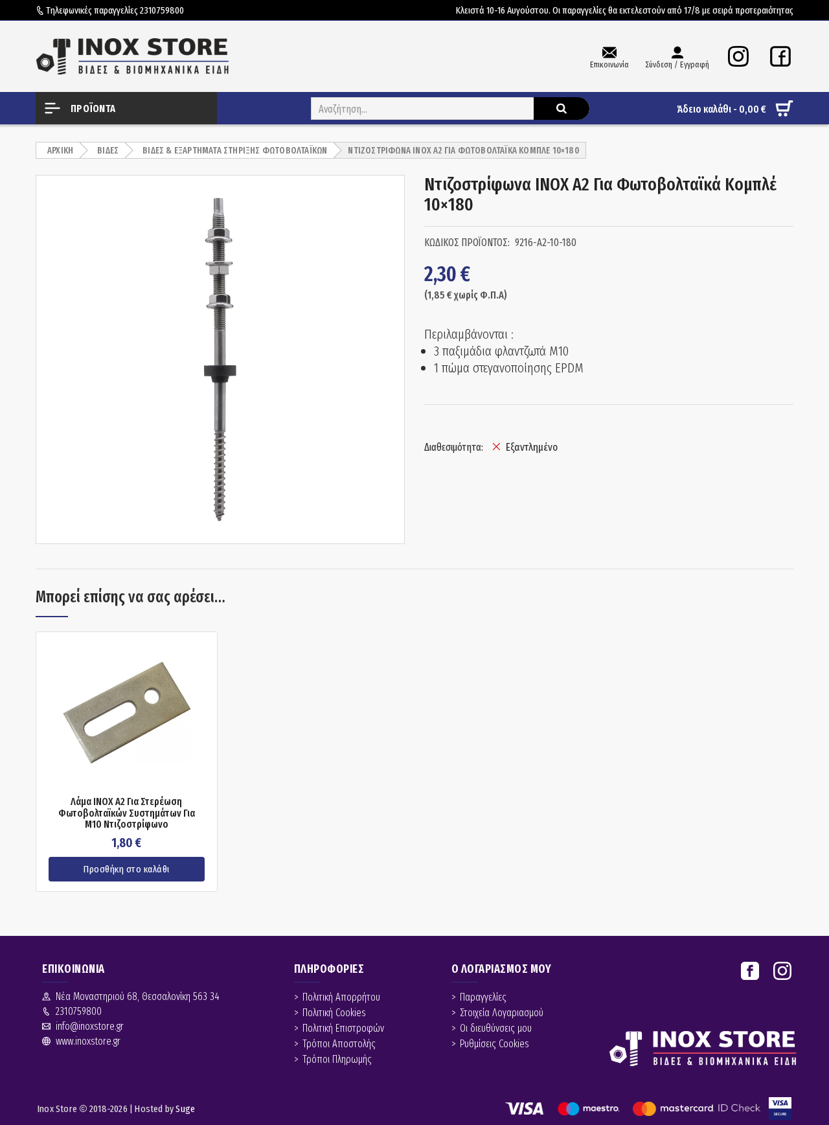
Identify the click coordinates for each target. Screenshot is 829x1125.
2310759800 (162, 10)
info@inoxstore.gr (90, 1026)
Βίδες (108, 150)
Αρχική (60, 150)
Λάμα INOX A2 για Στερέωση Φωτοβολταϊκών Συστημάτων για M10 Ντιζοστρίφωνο (126, 813)
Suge (185, 1109)
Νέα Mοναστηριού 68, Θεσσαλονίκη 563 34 (138, 996)
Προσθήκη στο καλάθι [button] (127, 869)
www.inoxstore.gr (88, 1041)
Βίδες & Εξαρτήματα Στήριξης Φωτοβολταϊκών (234, 150)
